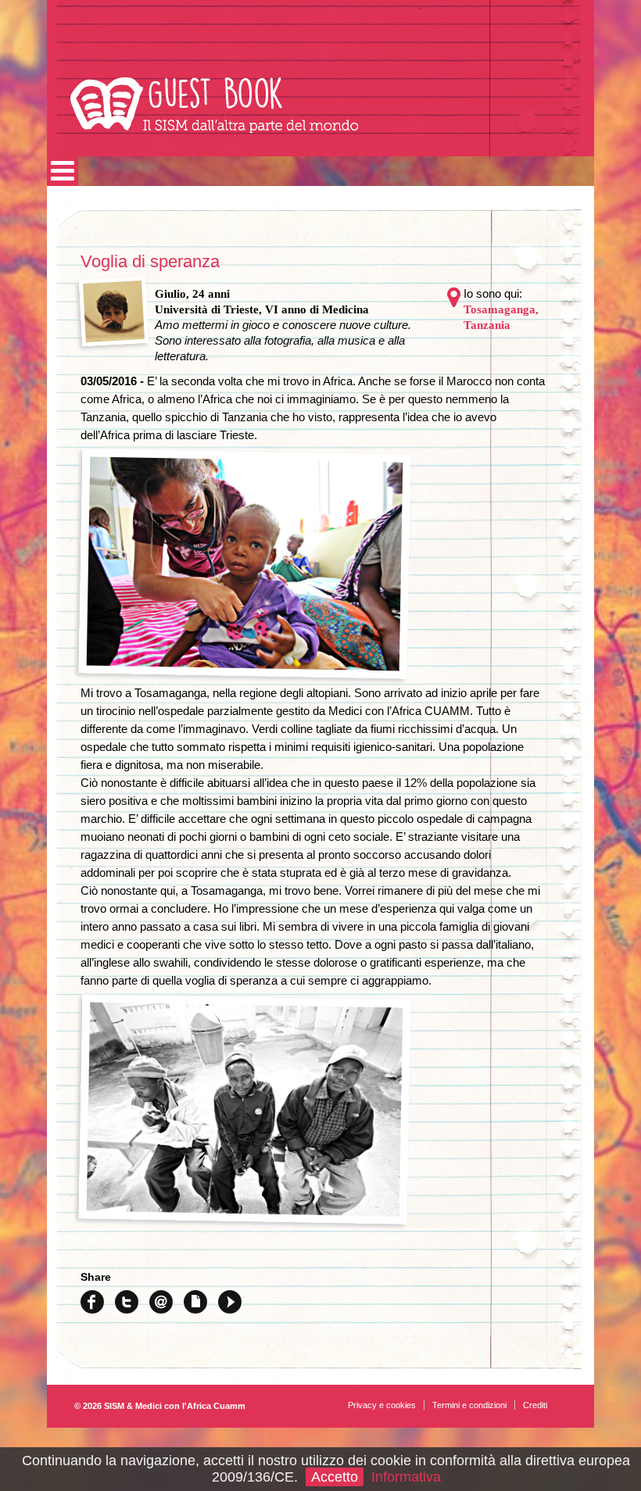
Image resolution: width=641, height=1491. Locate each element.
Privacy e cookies (382, 1405)
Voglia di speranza (150, 261)
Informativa (406, 1477)
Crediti (535, 1405)
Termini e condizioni (469, 1405)
